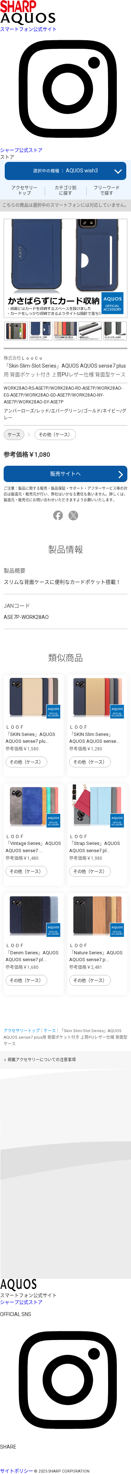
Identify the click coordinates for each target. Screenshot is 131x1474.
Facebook (59, 515)
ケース (14, 434)
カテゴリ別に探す (65, 190)
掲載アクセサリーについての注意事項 (42, 1060)
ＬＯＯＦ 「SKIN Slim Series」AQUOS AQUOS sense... (94, 734)
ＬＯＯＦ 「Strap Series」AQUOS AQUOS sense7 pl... (94, 843)
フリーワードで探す (107, 190)
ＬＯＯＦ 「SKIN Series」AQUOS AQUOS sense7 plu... (30, 734)
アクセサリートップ (24, 190)
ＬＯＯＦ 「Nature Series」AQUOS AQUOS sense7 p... (96, 952)
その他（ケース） (55, 434)
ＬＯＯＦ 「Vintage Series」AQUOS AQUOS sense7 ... (33, 843)
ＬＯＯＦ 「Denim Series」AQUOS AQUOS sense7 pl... (32, 952)
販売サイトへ (65, 474)
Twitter (74, 515)
